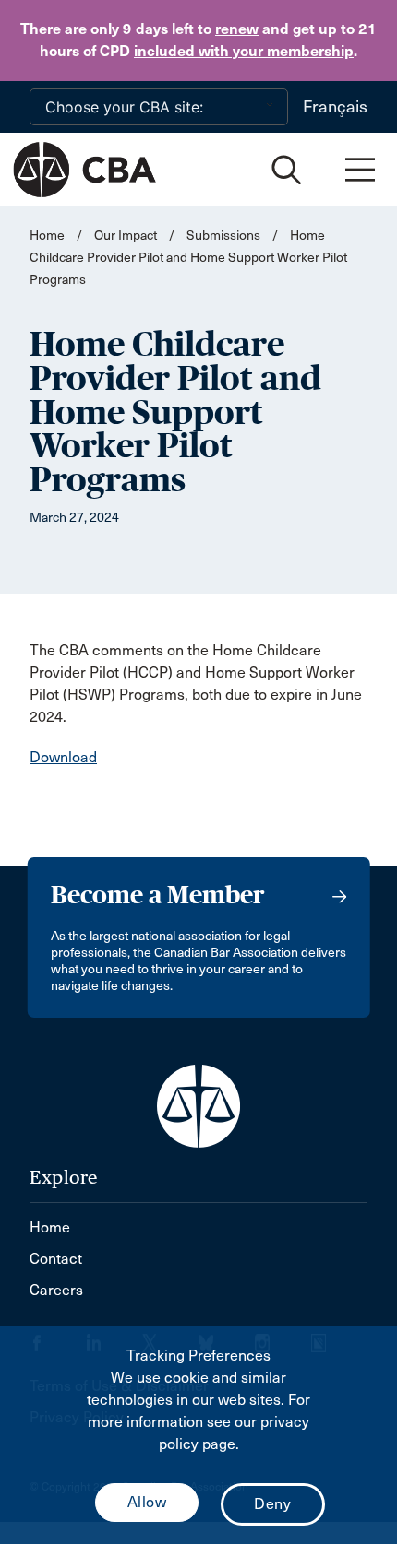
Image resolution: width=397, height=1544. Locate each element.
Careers (56, 1290)
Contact (56, 1258)
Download (63, 757)
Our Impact (125, 235)
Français (335, 107)
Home (47, 235)
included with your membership (244, 51)
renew (237, 29)
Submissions (223, 235)
